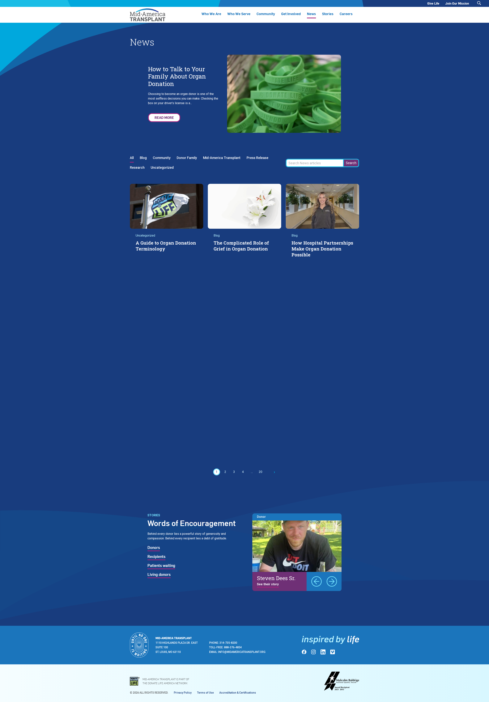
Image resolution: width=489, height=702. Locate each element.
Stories (328, 13)
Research (137, 167)
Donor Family (187, 158)
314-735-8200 (228, 642)
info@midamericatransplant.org (242, 651)
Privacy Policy (183, 692)
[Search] (479, 3)
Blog (143, 158)
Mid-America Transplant (221, 158)
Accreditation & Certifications (237, 692)
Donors (153, 548)
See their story (268, 584)
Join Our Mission (457, 3)
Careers (346, 13)
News (311, 13)
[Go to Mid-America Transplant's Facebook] (304, 652)
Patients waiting (161, 565)
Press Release (257, 158)
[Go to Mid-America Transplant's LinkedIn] (323, 651)
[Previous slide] (316, 581)
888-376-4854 (233, 647)
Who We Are (211, 13)
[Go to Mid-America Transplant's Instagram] (313, 652)
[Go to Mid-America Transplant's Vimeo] (332, 652)
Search (351, 163)
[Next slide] (332, 581)
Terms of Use (205, 692)
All (132, 158)
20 (260, 472)
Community (162, 158)
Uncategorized (162, 167)
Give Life (433, 3)
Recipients (156, 556)
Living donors (159, 574)
